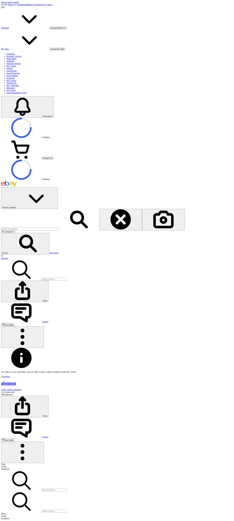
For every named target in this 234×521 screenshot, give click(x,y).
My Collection (12, 85)
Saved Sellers (12, 76)
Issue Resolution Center (16, 93)
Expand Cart (48, 158)
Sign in (11, 5)
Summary (10, 54)
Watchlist (10, 61)
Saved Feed (11, 71)
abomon (4, 258)
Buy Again (11, 66)
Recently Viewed (13, 56)
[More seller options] (22, 337)
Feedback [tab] (5, 469)
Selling (9, 68)
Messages (10, 88)
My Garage (11, 80)
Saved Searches (13, 73)
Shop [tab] (3, 464)
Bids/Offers (11, 59)
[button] (25, 243)
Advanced (53, 253)
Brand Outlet (33, 5)
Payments (10, 78)
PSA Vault (10, 90)
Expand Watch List (58, 28)
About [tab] (3, 466)
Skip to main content (10, 2)
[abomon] (2, 256)
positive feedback (11, 390)
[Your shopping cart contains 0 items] (21, 158)
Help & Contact (46, 5)
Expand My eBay (57, 49)
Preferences (11, 83)
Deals (25, 5)
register (20, 5)
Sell (2, 7)
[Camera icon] (163, 219)
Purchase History (13, 63)
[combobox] (30, 229)
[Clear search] (120, 219)
